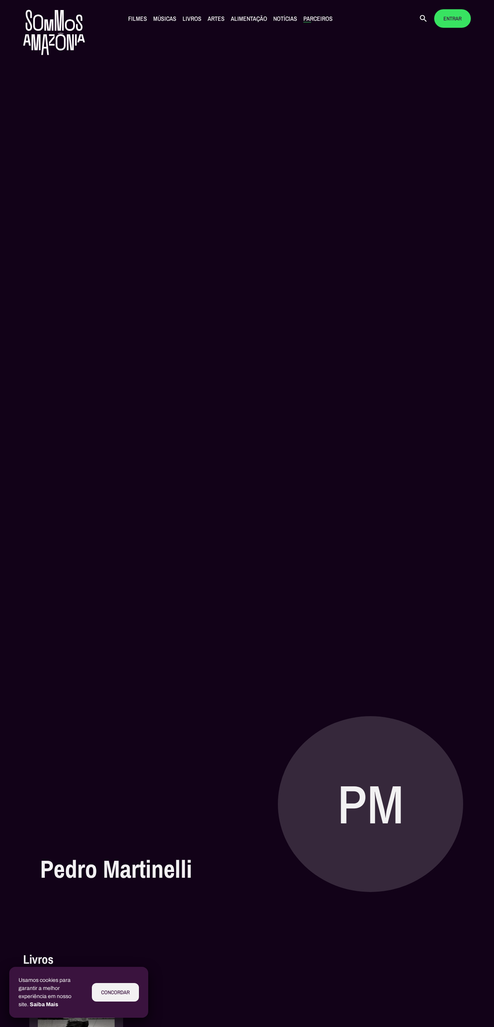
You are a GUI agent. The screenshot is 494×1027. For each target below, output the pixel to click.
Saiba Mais (44, 1004)
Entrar (452, 18)
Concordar (115, 992)
